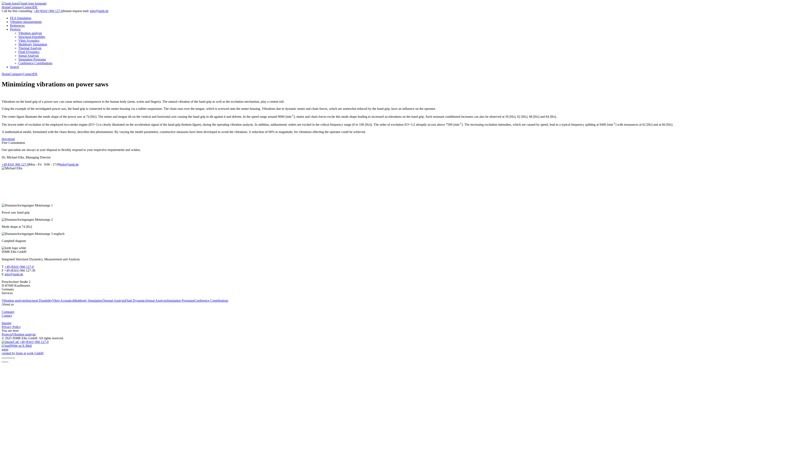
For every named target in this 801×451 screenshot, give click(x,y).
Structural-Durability (31, 37)
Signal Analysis (28, 55)
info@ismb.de (99, 11)
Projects (15, 29)
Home (6, 7)
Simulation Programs (32, 59)
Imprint (6, 323)
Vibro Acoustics (28, 40)
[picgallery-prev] (3, 361)
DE (35, 7)
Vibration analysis (30, 33)
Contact (28, 7)
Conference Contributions (35, 63)
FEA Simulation (20, 18)
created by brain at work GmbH (23, 353)
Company (16, 7)
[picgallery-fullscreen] (10, 358)
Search (14, 67)
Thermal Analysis (30, 48)
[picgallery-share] (6, 358)
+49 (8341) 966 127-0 (48, 11)
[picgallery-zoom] (13, 358)
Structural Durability (38, 300)
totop (5, 349)
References (17, 25)
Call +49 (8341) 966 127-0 (31, 342)
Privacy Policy (11, 327)
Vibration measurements (26, 22)
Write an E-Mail (21, 345)
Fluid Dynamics (28, 52)
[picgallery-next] (6, 361)
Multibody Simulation (32, 44)
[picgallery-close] (3, 358)
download (8, 139)
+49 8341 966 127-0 (15, 164)
